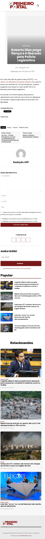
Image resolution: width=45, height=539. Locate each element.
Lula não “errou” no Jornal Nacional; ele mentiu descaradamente (24, 317)
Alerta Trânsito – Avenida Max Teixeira (30, 136)
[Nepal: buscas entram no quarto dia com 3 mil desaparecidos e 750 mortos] (7, 296)
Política (26, 46)
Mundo (2, 421)
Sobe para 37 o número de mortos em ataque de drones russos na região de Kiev (27, 306)
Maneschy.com (26, 536)
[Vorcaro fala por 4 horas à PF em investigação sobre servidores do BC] (7, 328)
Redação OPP (24, 68)
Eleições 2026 (4, 379)
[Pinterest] (23, 240)
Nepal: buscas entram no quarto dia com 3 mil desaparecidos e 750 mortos (27, 296)
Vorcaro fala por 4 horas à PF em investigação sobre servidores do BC (27, 328)
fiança (9, 127)
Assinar (20, 263)
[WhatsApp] (28, 240)
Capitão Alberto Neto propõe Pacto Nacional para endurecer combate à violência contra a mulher (26, 285)
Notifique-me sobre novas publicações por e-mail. (20, 221)
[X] (18, 240)
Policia (15, 127)
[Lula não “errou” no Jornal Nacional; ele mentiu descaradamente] (7, 317)
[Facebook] (14, 240)
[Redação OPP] (21, 154)
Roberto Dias (23, 127)
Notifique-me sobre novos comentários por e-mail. (20, 219)
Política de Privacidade (23, 269)
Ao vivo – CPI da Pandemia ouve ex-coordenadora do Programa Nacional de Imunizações (10, 138)
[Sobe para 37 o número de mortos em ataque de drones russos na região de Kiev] (7, 306)
